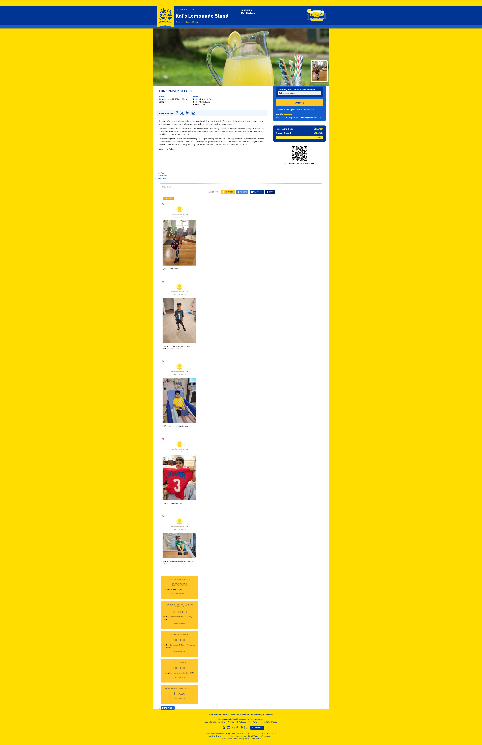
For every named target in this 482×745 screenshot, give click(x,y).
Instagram (233, 727)
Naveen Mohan (191, 22)
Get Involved (267, 714)
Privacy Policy (226, 738)
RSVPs (271, 192)
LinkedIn (188, 113)
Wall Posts (213, 192)
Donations (162, 175)
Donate (299, 102)
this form (310, 109)
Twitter (182, 113)
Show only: (166, 187)
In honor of (247, 10)
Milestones (257, 192)
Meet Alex (235, 714)
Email (193, 113)
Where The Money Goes (219, 714)
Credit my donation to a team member (296, 89)
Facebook (177, 113)
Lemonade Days (185, 10)
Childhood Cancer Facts (250, 714)
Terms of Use (256, 738)
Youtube (228, 727)
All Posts (161, 173)
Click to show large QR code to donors (299, 163)
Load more (168, 708)
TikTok (237, 727)
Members (162, 178)
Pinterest (241, 727)
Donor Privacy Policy (241, 738)
